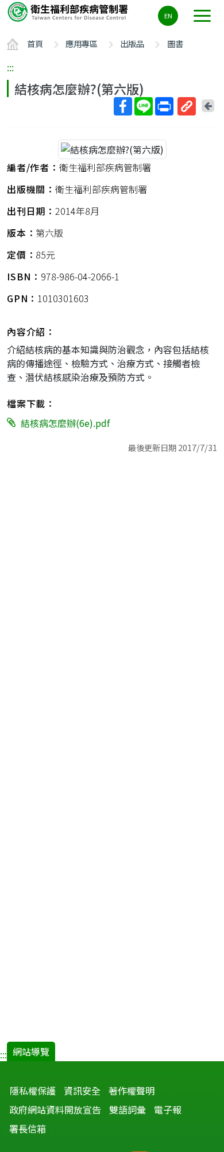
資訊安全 (82, 1090)
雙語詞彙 (127, 1109)
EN (168, 15)
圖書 (175, 43)
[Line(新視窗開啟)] (143, 106)
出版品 (132, 43)
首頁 (35, 43)
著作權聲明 (132, 1090)
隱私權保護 (33, 1090)
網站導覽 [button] (31, 1051)
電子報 (167, 1109)
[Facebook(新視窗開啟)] (123, 106)
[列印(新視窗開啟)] (164, 106)
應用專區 (81, 43)
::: (10, 67)
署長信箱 (27, 1128)
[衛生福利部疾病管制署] (69, 11)
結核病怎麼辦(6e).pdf (65, 423)
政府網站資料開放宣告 (55, 1109)
